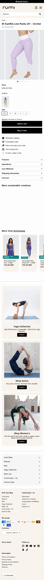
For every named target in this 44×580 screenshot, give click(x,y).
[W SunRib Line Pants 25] (5, 101)
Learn (24, 504)
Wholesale (25, 496)
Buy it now (22, 131)
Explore (22, 335)
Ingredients (6, 164)
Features (5, 160)
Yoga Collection (7, 504)
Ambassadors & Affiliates (30, 501)
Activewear (19, 231)
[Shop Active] (22, 360)
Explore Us (26, 506)
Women (4, 499)
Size (3, 110)
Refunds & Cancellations (10, 562)
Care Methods (7, 169)
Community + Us (7, 509)
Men (3, 501)
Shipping (4, 119)
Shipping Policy (7, 564)
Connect (5, 178)
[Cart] (36, 7)
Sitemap (4, 567)
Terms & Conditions (8, 557)
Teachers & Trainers (29, 499)
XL (26, 113)
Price (4, 85)
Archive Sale (6, 511)
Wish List (5, 506)
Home (4, 20)
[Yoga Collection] (22, 306)
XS (4, 113)
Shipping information (10, 173)
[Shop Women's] (22, 413)
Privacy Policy (6, 559)
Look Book (5, 496)
